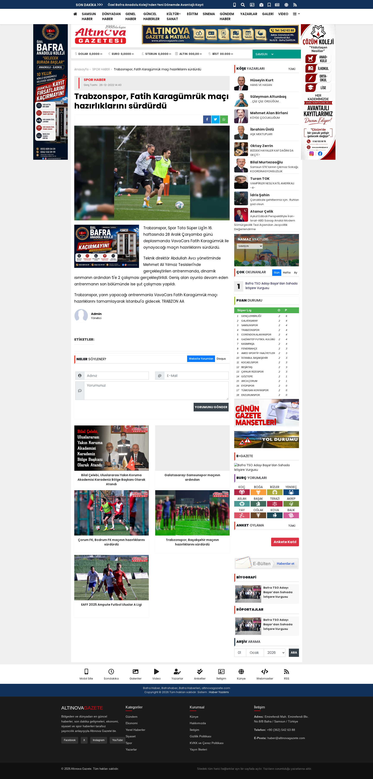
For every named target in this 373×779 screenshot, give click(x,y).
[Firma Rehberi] (261, 4)
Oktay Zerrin (261, 145)
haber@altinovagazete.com (286, 738)
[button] (296, 14)
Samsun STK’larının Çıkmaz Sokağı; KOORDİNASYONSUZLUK (274, 169)
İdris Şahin (260, 195)
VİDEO (283, 14)
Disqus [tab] (221, 358)
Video (156, 678)
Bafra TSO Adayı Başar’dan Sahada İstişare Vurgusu (267, 286)
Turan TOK (260, 178)
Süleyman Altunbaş (268, 96)
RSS (286, 678)
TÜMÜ (292, 69)
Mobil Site (86, 678)
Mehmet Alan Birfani (269, 113)
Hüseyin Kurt (261, 80)
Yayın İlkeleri (198, 749)
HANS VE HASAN (261, 85)
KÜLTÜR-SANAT (174, 16)
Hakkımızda (198, 723)
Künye (241, 678)
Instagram (98, 740)
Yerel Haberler (135, 730)
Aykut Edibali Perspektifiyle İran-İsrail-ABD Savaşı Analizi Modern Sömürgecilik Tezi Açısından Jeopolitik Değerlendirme (264, 222)
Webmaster (264, 678)
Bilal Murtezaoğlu (266, 162)
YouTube (117, 740)
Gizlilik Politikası (200, 736)
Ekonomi (132, 723)
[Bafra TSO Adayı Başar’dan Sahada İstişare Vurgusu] (266, 467)
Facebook (70, 740)
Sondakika (111, 678)
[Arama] (243, 4)
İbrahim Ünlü (262, 129)
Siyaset (131, 736)
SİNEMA (209, 14)
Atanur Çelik (261, 211)
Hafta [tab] (287, 272)
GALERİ (267, 14)
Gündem (132, 716)
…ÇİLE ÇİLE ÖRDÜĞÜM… (265, 101)
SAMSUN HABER (89, 16)
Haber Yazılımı (219, 692)
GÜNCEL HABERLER (151, 16)
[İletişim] (252, 4)
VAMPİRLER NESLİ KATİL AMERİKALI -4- (272, 185)
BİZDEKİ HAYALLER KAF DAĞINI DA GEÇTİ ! (272, 153)
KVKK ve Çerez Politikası (207, 743)
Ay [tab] (295, 272)
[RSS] (295, 4)
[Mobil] (234, 4)
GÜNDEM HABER (227, 16)
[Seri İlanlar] (269, 4)
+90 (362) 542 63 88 (281, 730)
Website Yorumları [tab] (201, 358)
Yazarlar (177, 678)
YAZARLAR (248, 14)
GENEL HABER (130, 16)
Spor (129, 743)
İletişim (221, 678)
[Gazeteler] (277, 4)
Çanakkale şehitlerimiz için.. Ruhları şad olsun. (274, 202)
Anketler (200, 678)
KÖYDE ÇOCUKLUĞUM (265, 118)
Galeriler (136, 678)
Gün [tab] (277, 272)
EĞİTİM (192, 14)
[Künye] (286, 4)
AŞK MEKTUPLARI (261, 134)
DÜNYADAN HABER (111, 16)
